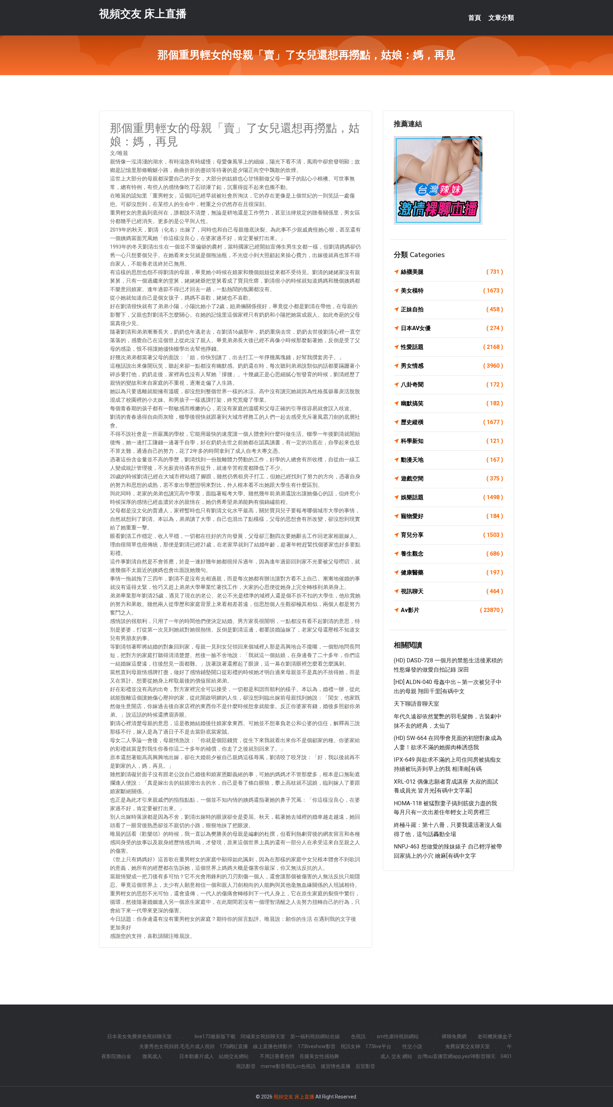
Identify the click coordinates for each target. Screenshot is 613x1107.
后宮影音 (365, 1066)
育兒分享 (452, 535)
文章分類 (501, 17)
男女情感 (452, 365)
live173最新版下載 (215, 1036)
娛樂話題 (452, 497)
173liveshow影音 (317, 1046)
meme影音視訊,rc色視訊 (288, 1066)
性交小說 (412, 1046)
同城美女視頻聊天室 (263, 1036)
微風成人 (152, 1056)
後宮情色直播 (335, 1066)
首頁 (474, 17)
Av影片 (452, 610)
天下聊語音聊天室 (416, 703)
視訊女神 (350, 1046)
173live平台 (378, 1046)
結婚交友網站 (234, 1056)
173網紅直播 (234, 1046)
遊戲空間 (452, 478)
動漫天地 (452, 459)
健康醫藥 (452, 572)
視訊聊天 (452, 591)
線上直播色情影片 (273, 1046)
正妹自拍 (452, 309)
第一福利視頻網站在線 (315, 1036)
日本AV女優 (452, 328)
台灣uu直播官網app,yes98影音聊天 (456, 1056)
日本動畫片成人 (196, 1056)
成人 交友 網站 (396, 1056)
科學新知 (452, 441)
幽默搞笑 (452, 403)
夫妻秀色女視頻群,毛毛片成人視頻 (177, 1046)
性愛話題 (452, 347)
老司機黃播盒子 (494, 1036)
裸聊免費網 (454, 1036)
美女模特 (452, 290)
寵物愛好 (452, 516)
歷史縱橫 (452, 422)
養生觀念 (452, 553)
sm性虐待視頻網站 (398, 1036)
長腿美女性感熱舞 (319, 1056)
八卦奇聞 (452, 384)
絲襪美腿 (452, 271)
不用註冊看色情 (277, 1056)
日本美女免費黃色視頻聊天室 (139, 1036)
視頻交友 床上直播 (143, 13)
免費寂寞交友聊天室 (467, 1046)
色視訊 (358, 1036)
